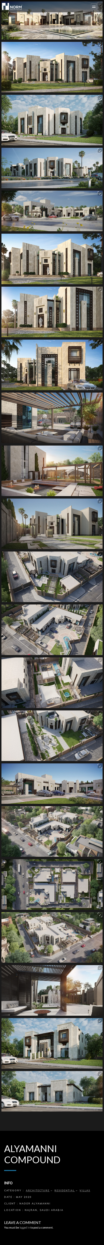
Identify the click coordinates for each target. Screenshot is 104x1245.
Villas (85, 1190)
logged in (25, 1227)
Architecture (38, 1190)
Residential (64, 1190)
